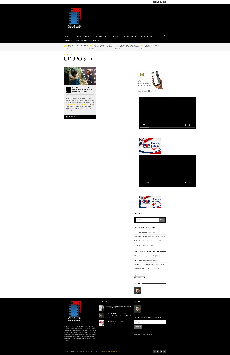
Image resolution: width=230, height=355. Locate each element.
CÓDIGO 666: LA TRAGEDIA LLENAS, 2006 (151, 264)
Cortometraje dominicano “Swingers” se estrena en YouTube (118, 314)
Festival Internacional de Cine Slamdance (78, 104)
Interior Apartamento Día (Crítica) (150, 256)
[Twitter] (161, 2)
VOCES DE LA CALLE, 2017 (151, 268)
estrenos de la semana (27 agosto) (154, 46)
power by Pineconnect (113, 351)
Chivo (135, 264)
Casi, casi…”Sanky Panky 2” (116, 321)
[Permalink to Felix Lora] (137, 290)
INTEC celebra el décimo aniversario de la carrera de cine (103, 47)
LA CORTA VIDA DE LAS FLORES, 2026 (78, 46)
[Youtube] (164, 2)
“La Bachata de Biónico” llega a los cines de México (129, 46)
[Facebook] (154, 2)
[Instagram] (158, 2)
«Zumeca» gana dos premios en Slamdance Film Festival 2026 (82, 89)
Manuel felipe (137, 268)
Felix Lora (72, 116)
